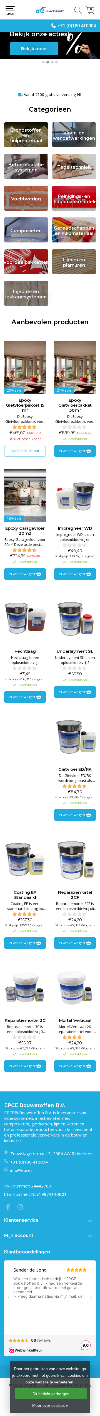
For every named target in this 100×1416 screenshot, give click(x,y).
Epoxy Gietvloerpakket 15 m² (25, 405)
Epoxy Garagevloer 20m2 (25, 531)
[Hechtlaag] (25, 618)
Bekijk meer (34, 48)
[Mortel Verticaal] (75, 987)
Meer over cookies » (50, 1405)
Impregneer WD (75, 528)
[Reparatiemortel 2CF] (75, 859)
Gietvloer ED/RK (75, 769)
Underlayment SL (75, 651)
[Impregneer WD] (75, 495)
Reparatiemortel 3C (25, 1020)
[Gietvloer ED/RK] (75, 736)
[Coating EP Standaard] (25, 859)
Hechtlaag (25, 651)
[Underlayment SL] (75, 618)
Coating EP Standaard (25, 895)
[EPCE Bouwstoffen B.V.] (50, 9)
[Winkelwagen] (90, 12)
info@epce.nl (22, 1170)
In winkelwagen (72, 450)
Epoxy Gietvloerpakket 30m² (75, 405)
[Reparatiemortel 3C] (25, 987)
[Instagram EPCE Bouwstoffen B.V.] (22, 1207)
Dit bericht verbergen (50, 1394)
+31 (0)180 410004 (77, 26)
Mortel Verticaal (75, 1020)
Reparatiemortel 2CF (75, 895)
